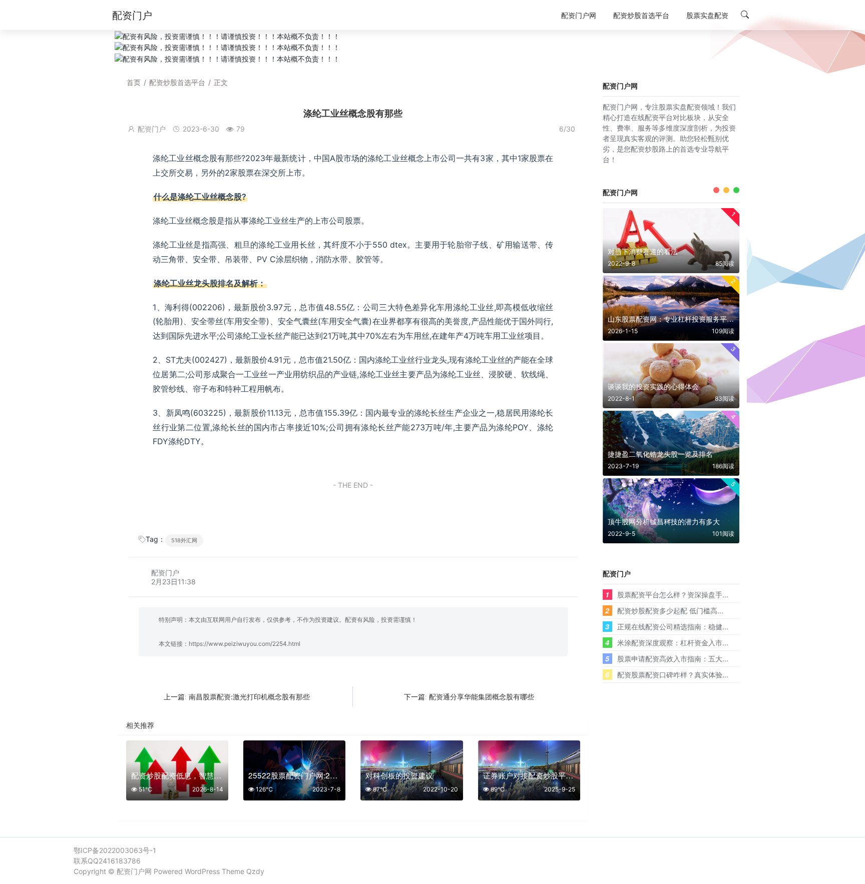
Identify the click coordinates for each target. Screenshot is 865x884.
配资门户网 (134, 871)
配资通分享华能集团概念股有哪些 (481, 696)
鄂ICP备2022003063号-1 (115, 850)
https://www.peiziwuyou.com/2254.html (244, 643)
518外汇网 (184, 540)
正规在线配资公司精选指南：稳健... (672, 626)
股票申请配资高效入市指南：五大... (672, 658)
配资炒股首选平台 (177, 82)
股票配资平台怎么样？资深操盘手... (672, 594)
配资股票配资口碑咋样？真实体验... (672, 674)
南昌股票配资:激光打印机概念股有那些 (249, 696)
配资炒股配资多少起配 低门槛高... (670, 610)
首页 (134, 82)
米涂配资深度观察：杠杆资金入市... (672, 642)
